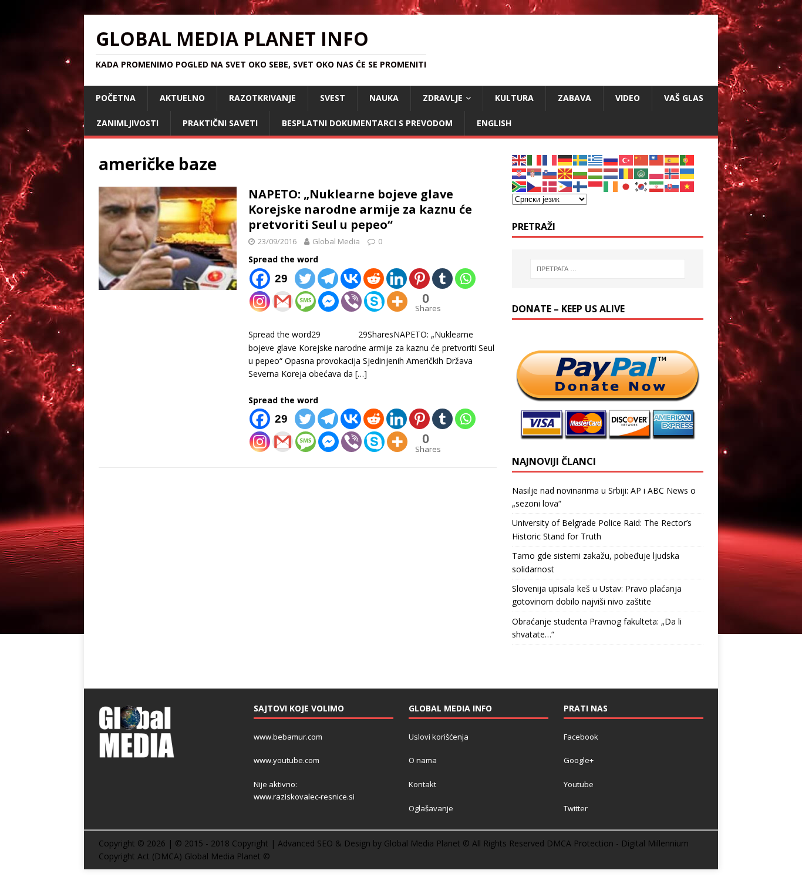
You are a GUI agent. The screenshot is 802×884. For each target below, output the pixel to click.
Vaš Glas (683, 97)
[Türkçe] (626, 159)
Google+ (579, 760)
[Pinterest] (419, 278)
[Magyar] (596, 172)
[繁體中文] (657, 159)
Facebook (581, 736)
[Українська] (687, 172)
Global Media (336, 241)
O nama (423, 760)
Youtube (579, 784)
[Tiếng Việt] (687, 185)
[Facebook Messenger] (328, 301)
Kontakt (422, 784)
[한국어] (641, 185)
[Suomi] (580, 185)
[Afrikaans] (519, 185)
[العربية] (641, 172)
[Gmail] (282, 301)
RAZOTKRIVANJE (262, 97)
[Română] (626, 172)
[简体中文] (641, 159)
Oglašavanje (431, 808)
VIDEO (627, 97)
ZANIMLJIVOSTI (127, 123)
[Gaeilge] (611, 185)
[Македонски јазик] (565, 172)
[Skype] (374, 301)
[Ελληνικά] (596, 159)
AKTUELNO (182, 97)
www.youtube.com (286, 760)
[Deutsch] (565, 159)
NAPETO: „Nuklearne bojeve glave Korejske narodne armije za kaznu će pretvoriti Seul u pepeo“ (360, 209)
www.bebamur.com (288, 736)
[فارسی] (657, 185)
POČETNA (116, 97)
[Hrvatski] (519, 172)
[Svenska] (580, 159)
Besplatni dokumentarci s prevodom (367, 123)
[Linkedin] (396, 278)
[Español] (672, 159)
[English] (519, 159)
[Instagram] (260, 301)
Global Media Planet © (227, 856)
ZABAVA (574, 97)
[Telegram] (328, 278)
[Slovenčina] (672, 185)
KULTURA (514, 97)
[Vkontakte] (351, 278)
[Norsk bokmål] (672, 172)
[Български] (580, 172)
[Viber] (351, 301)
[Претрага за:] (607, 269)
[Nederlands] (611, 172)
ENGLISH (494, 123)
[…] (361, 373)
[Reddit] (373, 278)
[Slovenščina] (550, 172)
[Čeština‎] (534, 185)
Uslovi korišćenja (439, 736)
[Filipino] (565, 185)
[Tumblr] (442, 278)
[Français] (550, 159)
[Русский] (611, 159)
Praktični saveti (220, 123)
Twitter (576, 808)
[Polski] (657, 172)
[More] (397, 301)
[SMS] (305, 301)
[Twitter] (305, 278)
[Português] (687, 159)
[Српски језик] (534, 172)
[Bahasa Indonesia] (596, 185)
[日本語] (626, 185)
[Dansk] (550, 185)
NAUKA (384, 97)
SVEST (332, 97)
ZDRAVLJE (443, 97)
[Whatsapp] (465, 278)
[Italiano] (534, 159)
